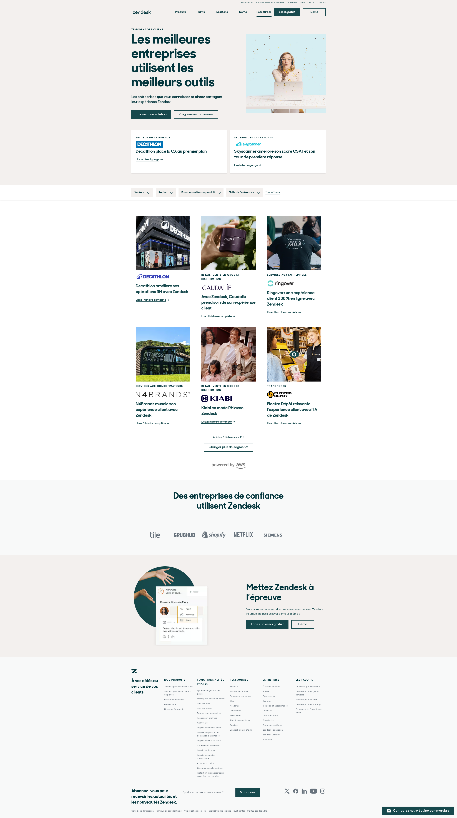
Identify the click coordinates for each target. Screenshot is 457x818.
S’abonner (247, 792)
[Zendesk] (134, 677)
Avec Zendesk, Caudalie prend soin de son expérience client (228, 303)
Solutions (222, 12)
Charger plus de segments (228, 447)
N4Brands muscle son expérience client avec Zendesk (157, 410)
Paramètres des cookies (219, 811)
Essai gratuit (287, 12)
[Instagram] (323, 791)
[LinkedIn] (304, 791)
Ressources (264, 12)
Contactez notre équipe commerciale (421, 810)
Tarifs (201, 12)
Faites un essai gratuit (267, 624)
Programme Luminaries (196, 114)
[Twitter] (287, 791)
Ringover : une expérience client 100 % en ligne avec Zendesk (291, 299)
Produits (180, 12)
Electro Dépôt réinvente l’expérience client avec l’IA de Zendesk (292, 410)
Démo (243, 12)
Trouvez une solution (151, 114)
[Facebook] (295, 791)
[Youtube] (313, 791)
